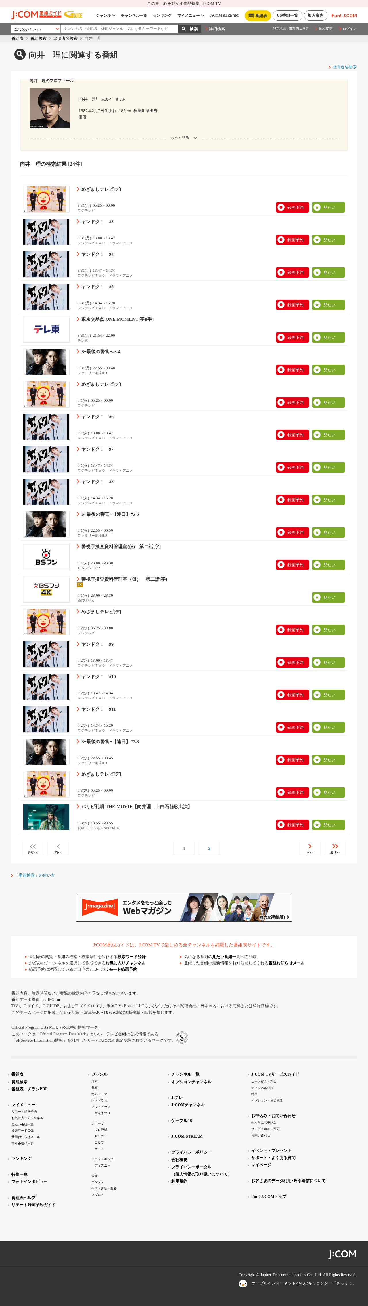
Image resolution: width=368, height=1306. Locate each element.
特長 (254, 1094)
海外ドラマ (99, 1094)
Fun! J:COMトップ (268, 1196)
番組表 (18, 38)
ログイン (349, 29)
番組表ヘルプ (24, 1198)
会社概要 (179, 1160)
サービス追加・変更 (265, 1129)
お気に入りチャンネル (126, 963)
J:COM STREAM (224, 15)
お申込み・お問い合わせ (273, 1116)
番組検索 (38, 38)
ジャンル (103, 15)
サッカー (101, 1136)
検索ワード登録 (132, 957)
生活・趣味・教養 (104, 1188)
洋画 (94, 1081)
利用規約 (179, 1181)
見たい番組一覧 (23, 1124)
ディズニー (102, 1165)
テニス (99, 1148)
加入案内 (316, 15)
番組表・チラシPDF (30, 1089)
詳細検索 (217, 29)
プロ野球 (101, 1129)
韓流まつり (102, 1113)
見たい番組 (222, 957)
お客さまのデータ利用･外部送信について (288, 1181)
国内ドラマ (99, 1100)
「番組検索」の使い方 (35, 875)
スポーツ (97, 1123)
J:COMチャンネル (188, 1105)
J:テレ (177, 1097)
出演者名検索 (65, 38)
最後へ (335, 852)
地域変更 (326, 29)
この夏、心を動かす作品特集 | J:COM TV (184, 3)
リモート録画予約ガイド (34, 1205)
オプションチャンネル (191, 1082)
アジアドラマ (100, 1106)
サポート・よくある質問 (273, 1158)
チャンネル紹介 (262, 1087)
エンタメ (97, 1182)
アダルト (97, 1194)
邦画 (94, 1087)
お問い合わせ (260, 1135)
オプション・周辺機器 (267, 1100)
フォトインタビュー (30, 1181)
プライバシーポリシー (191, 1152)
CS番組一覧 (287, 15)
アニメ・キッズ (102, 1159)
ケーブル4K (182, 1120)
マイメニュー (188, 15)
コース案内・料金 (264, 1081)
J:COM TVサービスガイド (275, 1074)
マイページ (261, 1165)
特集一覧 (20, 1174)
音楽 (94, 1175)
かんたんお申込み (264, 1122)
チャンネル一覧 (134, 15)
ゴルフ (99, 1142)
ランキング (162, 15)
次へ (309, 852)
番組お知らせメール (287, 963)
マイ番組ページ (23, 1143)
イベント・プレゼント (271, 1150)
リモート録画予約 (121, 969)
